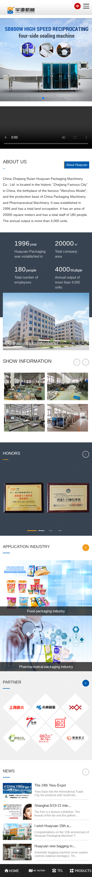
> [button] (86, 362)
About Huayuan (76, 165)
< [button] (77, 362)
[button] (43, 98)
